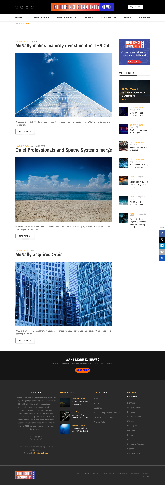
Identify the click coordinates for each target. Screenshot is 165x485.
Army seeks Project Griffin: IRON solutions (80, 416)
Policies (130, 439)
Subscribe (98, 408)
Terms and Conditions (103, 417)
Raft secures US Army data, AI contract (139, 166)
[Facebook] (162, 233)
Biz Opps (19, 17)
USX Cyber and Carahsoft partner (137, 114)
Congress (131, 412)
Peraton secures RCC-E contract (139, 149)
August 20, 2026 (136, 144)
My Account (135, 6)
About (96, 403)
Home (17, 23)
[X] (162, 240)
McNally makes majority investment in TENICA (62, 45)
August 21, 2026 (136, 110)
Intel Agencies (108, 17)
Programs (144, 17)
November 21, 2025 (37, 146)
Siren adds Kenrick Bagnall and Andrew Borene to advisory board (138, 223)
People (127, 17)
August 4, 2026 (35, 42)
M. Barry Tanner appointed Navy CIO (138, 203)
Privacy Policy (100, 422)
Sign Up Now (82, 370)
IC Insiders (87, 17)
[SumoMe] (162, 258)
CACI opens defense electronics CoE (138, 131)
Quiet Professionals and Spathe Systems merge (63, 149)
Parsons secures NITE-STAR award (134, 94)
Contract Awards (64, 17)
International (132, 430)
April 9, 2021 (34, 250)
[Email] (162, 252)
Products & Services (135, 444)
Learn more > (40, 429)
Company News (39, 17)
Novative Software (41, 453)
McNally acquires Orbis (39, 254)
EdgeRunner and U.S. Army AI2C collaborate (80, 429)
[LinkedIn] (162, 246)
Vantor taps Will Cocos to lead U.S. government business (140, 184)
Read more (23, 131)
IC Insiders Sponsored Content (107, 412)
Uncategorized (133, 453)
